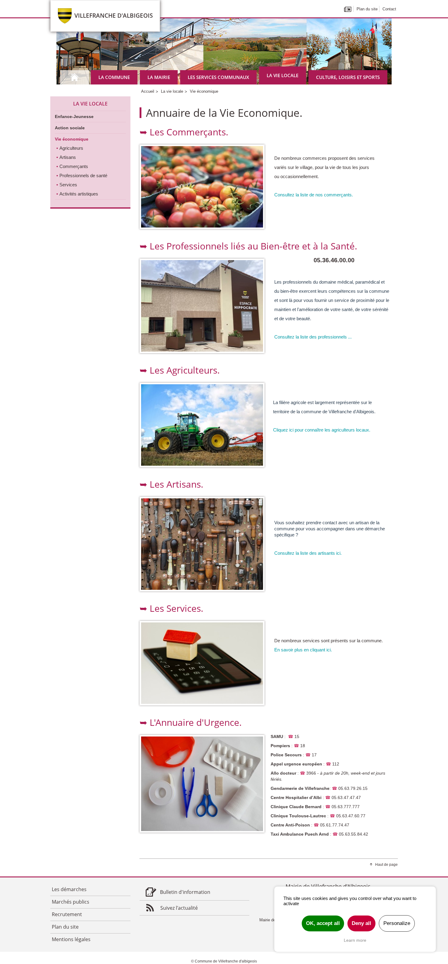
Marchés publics (70, 901)
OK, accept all (323, 923)
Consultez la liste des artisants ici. (308, 553)
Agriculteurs (71, 148)
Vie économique (71, 139)
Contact (389, 9)
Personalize (396, 923)
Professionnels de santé (83, 175)
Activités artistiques (78, 193)
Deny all (361, 923)
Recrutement (67, 914)
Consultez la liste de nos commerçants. (314, 194)
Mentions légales (71, 939)
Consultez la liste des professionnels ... (313, 336)
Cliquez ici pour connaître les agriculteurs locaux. (321, 429)
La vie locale (282, 75)
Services (68, 184)
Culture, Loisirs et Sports (348, 77)
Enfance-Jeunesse (74, 116)
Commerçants (73, 166)
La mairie (159, 77)
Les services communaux (218, 77)
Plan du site (367, 9)
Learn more (355, 940)
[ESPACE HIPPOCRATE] (202, 306)
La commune (114, 77)
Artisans (67, 157)
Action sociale (70, 128)
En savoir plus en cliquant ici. (303, 649)
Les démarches (69, 889)
